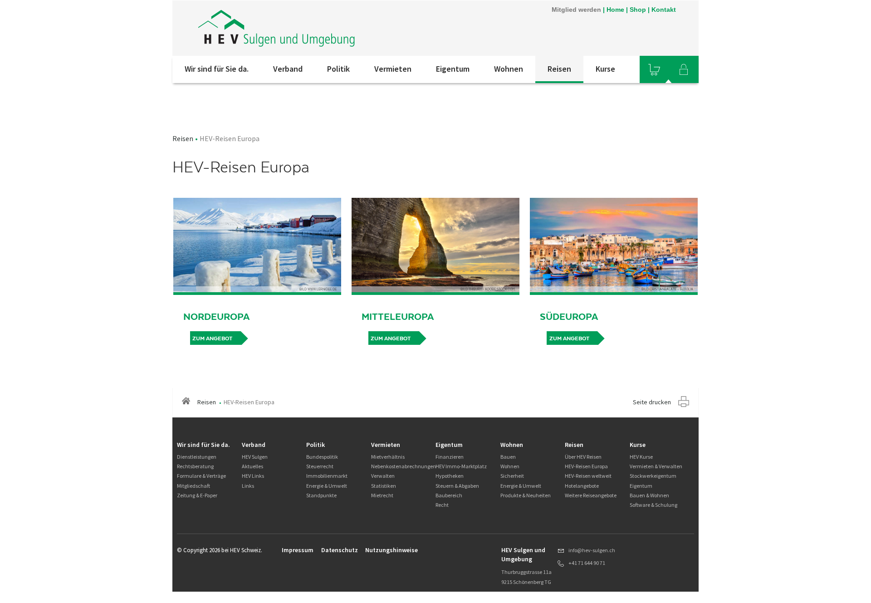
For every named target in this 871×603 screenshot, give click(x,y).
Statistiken (383, 485)
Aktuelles (252, 466)
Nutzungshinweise (391, 550)
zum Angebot (212, 338)
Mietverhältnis (388, 456)
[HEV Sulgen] (294, 28)
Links (248, 485)
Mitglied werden (576, 9)
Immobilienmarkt (326, 475)
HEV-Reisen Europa (586, 466)
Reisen (559, 69)
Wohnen (508, 69)
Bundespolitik (322, 456)
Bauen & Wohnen (649, 495)
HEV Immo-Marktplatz (461, 466)
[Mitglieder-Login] (684, 69)
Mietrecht (382, 495)
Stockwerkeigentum (653, 475)
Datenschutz (339, 550)
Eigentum (453, 69)
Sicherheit (512, 475)
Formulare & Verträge (201, 475)
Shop (638, 9)
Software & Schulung (653, 504)
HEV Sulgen (255, 456)
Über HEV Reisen (583, 456)
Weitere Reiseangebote (591, 495)
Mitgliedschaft (193, 485)
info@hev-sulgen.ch (591, 550)
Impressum (297, 550)
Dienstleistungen (196, 456)
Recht (442, 504)
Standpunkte (321, 495)
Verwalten (383, 475)
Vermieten (392, 69)
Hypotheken (450, 475)
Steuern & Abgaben (457, 485)
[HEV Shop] (654, 69)
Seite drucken (652, 402)
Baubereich (449, 495)
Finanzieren (450, 456)
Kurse (605, 69)
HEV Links (253, 475)
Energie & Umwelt (326, 485)
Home (615, 9)
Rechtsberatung (195, 466)
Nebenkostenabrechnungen (403, 466)
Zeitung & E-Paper (197, 495)
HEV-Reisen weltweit (588, 475)
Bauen (508, 456)
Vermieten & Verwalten (656, 466)
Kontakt (663, 9)
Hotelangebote (582, 485)
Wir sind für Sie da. (217, 69)
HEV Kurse (641, 456)
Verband (288, 69)
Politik (338, 69)
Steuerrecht (319, 466)
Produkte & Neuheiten (525, 495)
